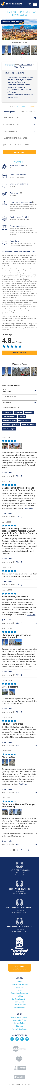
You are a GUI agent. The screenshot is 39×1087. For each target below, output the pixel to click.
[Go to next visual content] (21, 58)
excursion (18, 412)
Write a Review (19, 67)
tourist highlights (9, 421)
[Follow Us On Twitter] (17, 1039)
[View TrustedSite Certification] (19, 1077)
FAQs (20, 990)
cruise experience (9, 416)
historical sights (9, 429)
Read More (29, 508)
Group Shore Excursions (19, 993)
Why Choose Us (19, 1008)
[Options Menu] (36, 476)
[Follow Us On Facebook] (12, 1039)
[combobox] (19, 390)
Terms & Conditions (19, 1029)
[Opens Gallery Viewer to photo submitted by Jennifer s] (6, 50)
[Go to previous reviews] (10, 850)
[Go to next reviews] (29, 850)
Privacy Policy (19, 1023)
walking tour (7, 412)
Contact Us (20, 987)
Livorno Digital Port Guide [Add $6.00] (17, 145)
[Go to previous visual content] (18, 58)
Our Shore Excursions (19, 999)
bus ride (22, 416)
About (19, 981)
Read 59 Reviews (25, 65)
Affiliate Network (20, 1005)
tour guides (29, 412)
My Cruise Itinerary (29, 112)
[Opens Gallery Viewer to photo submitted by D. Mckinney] (25, 50)
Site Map (19, 1026)
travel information (29, 425)
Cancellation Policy (19, 1020)
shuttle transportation (11, 425)
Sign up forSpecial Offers (19, 967)
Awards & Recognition (20, 984)
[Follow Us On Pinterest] (27, 1039)
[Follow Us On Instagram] (22, 1039)
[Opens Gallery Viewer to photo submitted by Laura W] (16, 50)
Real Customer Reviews (19, 1017)
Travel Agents (20, 1002)
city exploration (24, 421)
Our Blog (19, 996)
